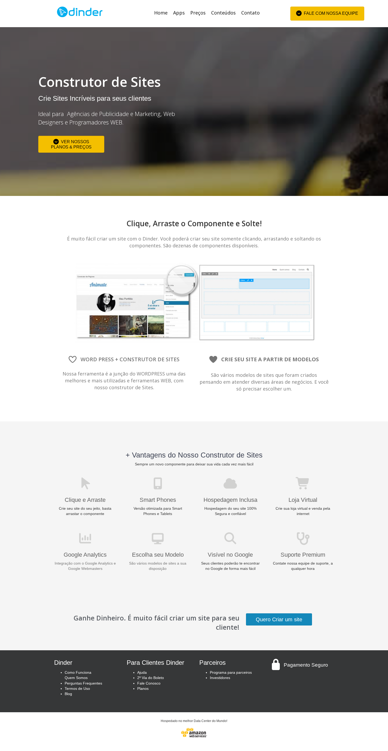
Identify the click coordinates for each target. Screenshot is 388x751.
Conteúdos (223, 12)
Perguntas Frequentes (83, 683)
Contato (250, 12)
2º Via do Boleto (150, 678)
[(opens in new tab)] (194, 732)
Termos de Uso (77, 688)
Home (161, 12)
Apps (179, 12)
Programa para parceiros (231, 672)
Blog (68, 694)
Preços (198, 12)
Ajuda (142, 672)
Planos (143, 688)
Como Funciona (78, 672)
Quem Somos (76, 678)
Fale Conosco (148, 683)
